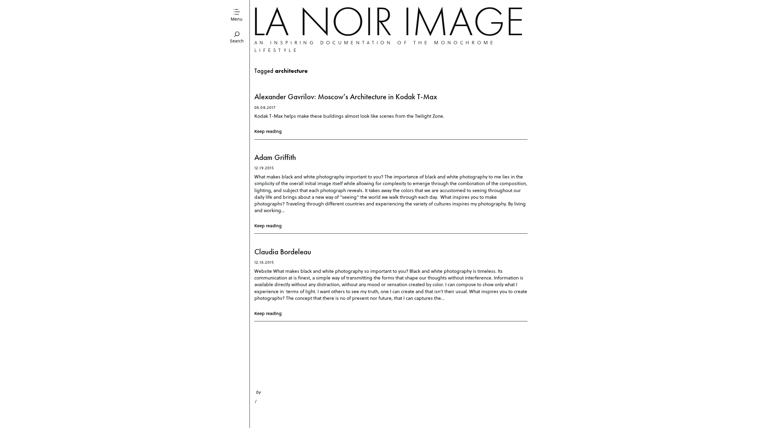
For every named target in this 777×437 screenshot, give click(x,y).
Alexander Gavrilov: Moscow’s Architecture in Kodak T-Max (345, 96)
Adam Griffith (275, 157)
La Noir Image (387, 21)
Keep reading (268, 131)
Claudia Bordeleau (282, 251)
